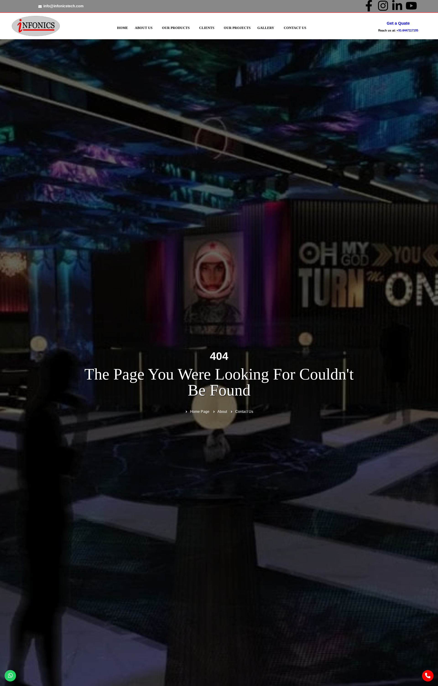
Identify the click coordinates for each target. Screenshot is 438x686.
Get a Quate (398, 23)
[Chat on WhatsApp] (10, 675)
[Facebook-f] (369, 5)
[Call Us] (427, 675)
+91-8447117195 (407, 30)
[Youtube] (411, 5)
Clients (206, 28)
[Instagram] (383, 5)
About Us (143, 28)
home (122, 28)
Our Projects (237, 28)
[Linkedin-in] (397, 5)
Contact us (295, 28)
